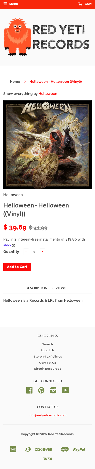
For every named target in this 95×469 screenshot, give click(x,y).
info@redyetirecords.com (47, 415)
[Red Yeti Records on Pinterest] (41, 392)
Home (15, 82)
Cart (88, 4)
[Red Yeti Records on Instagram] (53, 392)
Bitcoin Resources (47, 368)
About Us (47, 350)
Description (36, 288)
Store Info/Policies (47, 356)
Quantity (11, 252)
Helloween (48, 94)
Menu (13, 4)
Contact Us (47, 362)
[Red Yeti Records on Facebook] (29, 392)
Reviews (58, 288)
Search (47, 344)
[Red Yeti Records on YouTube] (65, 392)
